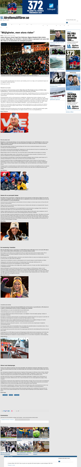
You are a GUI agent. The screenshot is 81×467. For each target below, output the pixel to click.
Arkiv (30, 24)
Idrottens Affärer (15, 17)
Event (62, 25)
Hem (5, 456)
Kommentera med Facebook (7, 419)
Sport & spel (16, 24)
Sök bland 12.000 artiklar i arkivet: (71, 19)
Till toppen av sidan (11, 465)
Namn (66, 25)
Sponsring (71, 25)
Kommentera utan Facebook (22, 419)
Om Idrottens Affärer (38, 24)
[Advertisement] (6, 403)
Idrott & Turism (10, 27)
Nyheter (4, 24)
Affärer (45, 25)
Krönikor (9, 24)
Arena (58, 25)
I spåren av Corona (52, 25)
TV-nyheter (4, 27)
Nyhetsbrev (24, 24)
